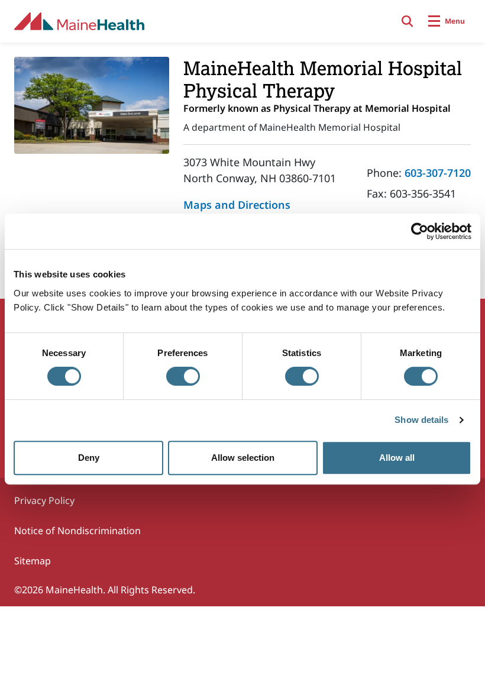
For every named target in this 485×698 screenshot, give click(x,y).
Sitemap (32, 560)
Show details (421, 420)
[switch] (183, 376)
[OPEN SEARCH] (407, 21)
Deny (88, 458)
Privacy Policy (44, 500)
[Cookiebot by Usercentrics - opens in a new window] (419, 231)
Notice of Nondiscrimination (77, 530)
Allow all (397, 458)
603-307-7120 (438, 173)
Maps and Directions (236, 205)
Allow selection (242, 458)
